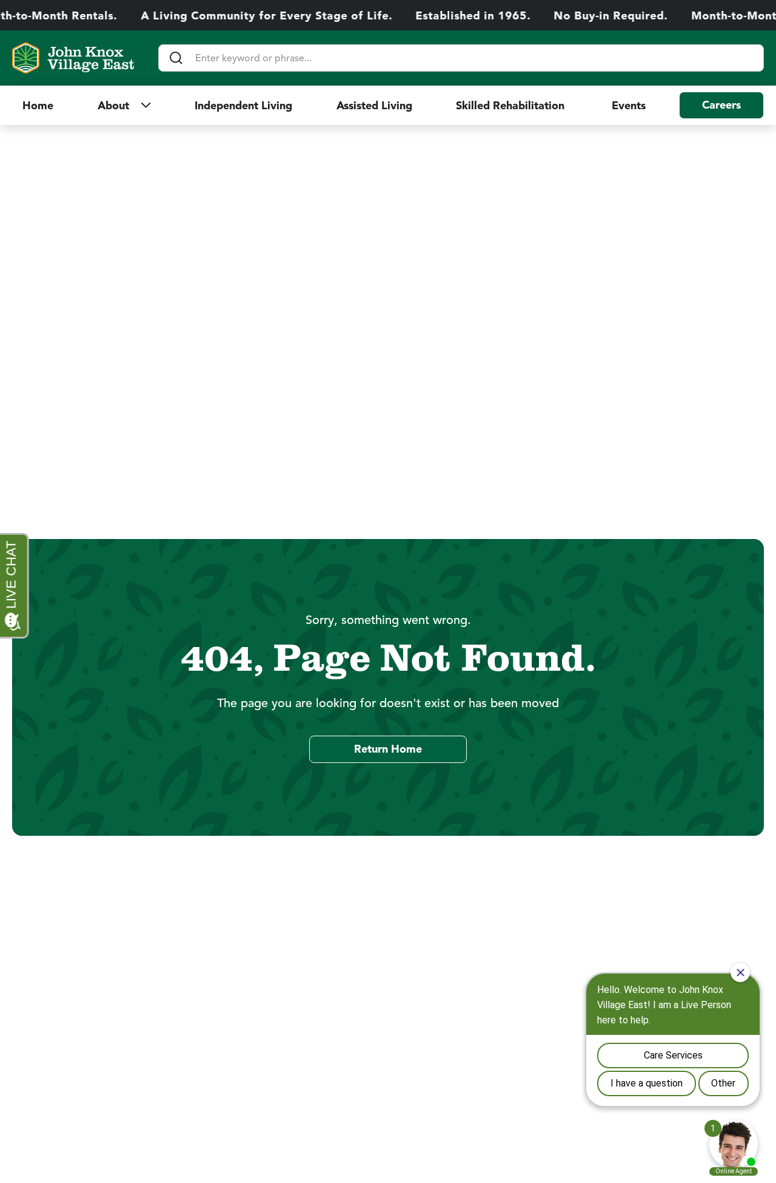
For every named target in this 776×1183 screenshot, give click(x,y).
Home (37, 105)
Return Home (388, 749)
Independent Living (243, 105)
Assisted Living (374, 105)
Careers (721, 105)
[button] (124, 105)
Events (629, 105)
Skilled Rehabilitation (511, 105)
